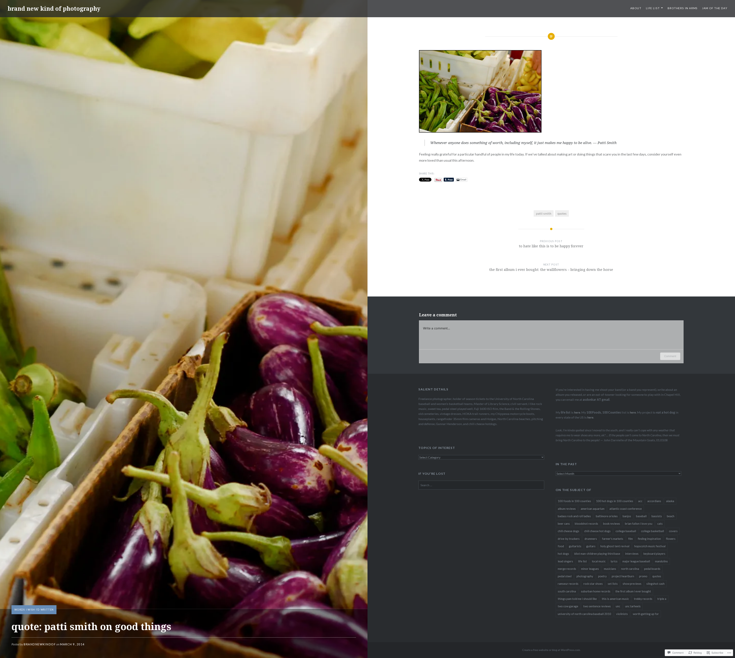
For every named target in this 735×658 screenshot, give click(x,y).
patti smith (543, 213)
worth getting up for (646, 614)
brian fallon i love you (638, 523)
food (561, 546)
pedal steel (565, 576)
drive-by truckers (569, 538)
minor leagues (590, 568)
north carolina (630, 568)
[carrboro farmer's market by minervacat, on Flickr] (480, 131)
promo (643, 576)
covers (673, 531)
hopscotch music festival (650, 546)
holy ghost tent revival (614, 546)
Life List (653, 8)
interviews (632, 553)
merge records (567, 568)
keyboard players (654, 553)
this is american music (615, 598)
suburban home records (595, 591)
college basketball (652, 531)
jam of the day (714, 8)
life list (582, 561)
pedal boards (652, 568)
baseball (641, 516)
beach (670, 516)
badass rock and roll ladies (574, 516)
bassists (657, 516)
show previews (632, 583)
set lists (613, 583)
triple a (661, 598)
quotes (562, 213)
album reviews (567, 508)
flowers (670, 538)
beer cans (564, 523)
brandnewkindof (40, 644)
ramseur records (568, 583)
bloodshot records (586, 523)
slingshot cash (655, 583)
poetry (602, 576)
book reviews (611, 523)
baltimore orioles (607, 516)
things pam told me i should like (577, 598)
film (630, 538)
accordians (654, 501)
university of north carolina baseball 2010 (584, 614)
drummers (591, 538)
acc (640, 501)
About (635, 8)
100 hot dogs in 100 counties (614, 501)
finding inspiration (649, 538)
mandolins (661, 561)
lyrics (614, 561)
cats (660, 523)
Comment (670, 356)
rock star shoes (593, 583)
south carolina (567, 591)
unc (618, 606)
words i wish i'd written (34, 609)
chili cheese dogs (568, 531)
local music (599, 561)
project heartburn (623, 576)
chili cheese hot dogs (597, 531)
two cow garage (568, 606)
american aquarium (592, 508)
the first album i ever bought (633, 591)
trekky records (643, 598)
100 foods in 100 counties (574, 501)
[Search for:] (481, 485)
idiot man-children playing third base (597, 553)
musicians (610, 568)
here (577, 412)
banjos (627, 516)
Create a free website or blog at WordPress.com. (551, 649)
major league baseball (636, 561)
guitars (590, 546)
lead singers (565, 561)
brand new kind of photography (54, 8)
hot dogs (563, 553)
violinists (622, 614)
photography (585, 576)
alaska (670, 501)
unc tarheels (633, 606)
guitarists (575, 546)
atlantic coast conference (625, 508)
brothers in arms (682, 8)
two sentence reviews (597, 606)
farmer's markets (612, 538)
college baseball (626, 531)
